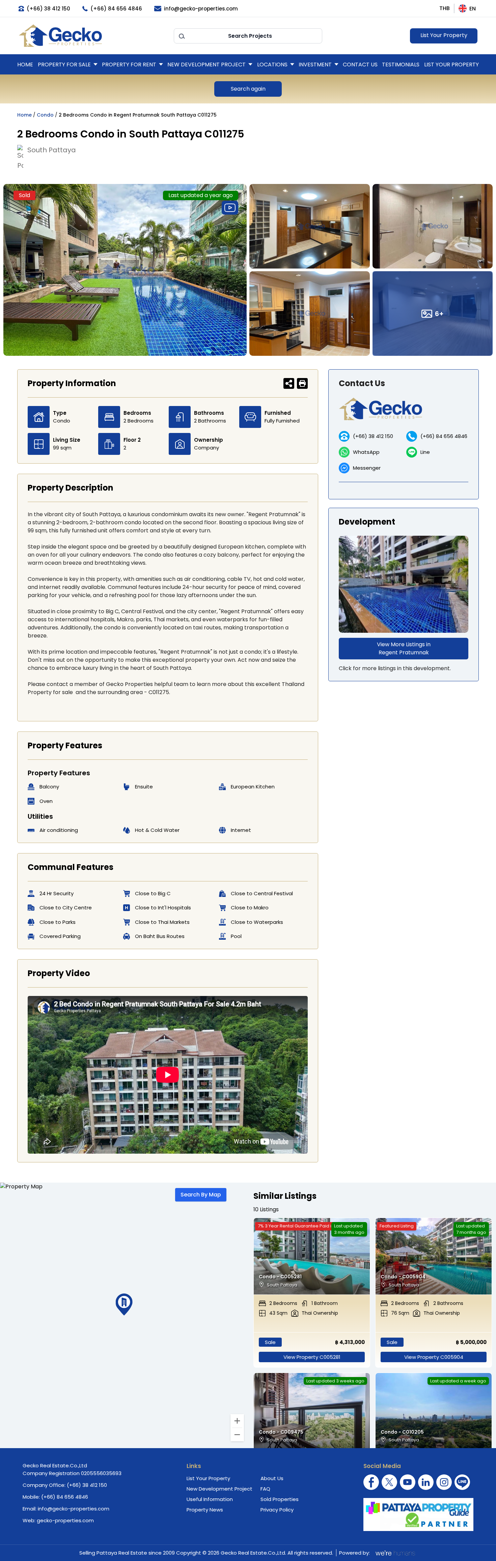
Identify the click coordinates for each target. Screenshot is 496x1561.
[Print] (302, 383)
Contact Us (360, 64)
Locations (272, 64)
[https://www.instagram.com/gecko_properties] (444, 1482)
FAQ (265, 1488)
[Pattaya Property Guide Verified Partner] (418, 1514)
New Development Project (206, 64)
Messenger (367, 467)
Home (25, 64)
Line (425, 452)
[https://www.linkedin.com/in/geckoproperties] (426, 1482)
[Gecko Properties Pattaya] (93, 36)
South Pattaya (51, 150)
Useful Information (210, 1499)
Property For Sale (64, 64)
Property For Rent (129, 64)
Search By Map (201, 1194)
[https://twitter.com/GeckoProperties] (389, 1482)
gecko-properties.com (65, 1520)
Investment (315, 64)
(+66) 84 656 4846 (443, 436)
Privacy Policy (277, 1509)
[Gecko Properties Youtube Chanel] (407, 1482)
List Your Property (443, 35)
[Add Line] (462, 1482)
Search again (248, 89)
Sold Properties (279, 1499)
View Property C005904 (433, 1357)
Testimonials (400, 64)
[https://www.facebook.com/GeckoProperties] (371, 1482)
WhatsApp (366, 452)
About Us (271, 1478)
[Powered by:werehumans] (395, 1553)
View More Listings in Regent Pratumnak (404, 648)
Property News (205, 1509)
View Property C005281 (311, 1357)
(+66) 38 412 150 (373, 436)
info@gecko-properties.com (73, 1508)
